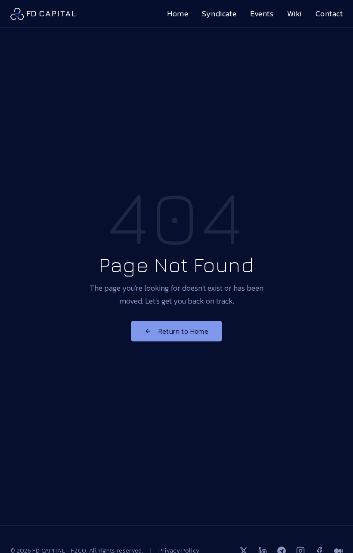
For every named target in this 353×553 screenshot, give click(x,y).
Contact (329, 13)
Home (177, 13)
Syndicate (219, 13)
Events (261, 13)
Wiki (294, 13)
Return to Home (183, 331)
